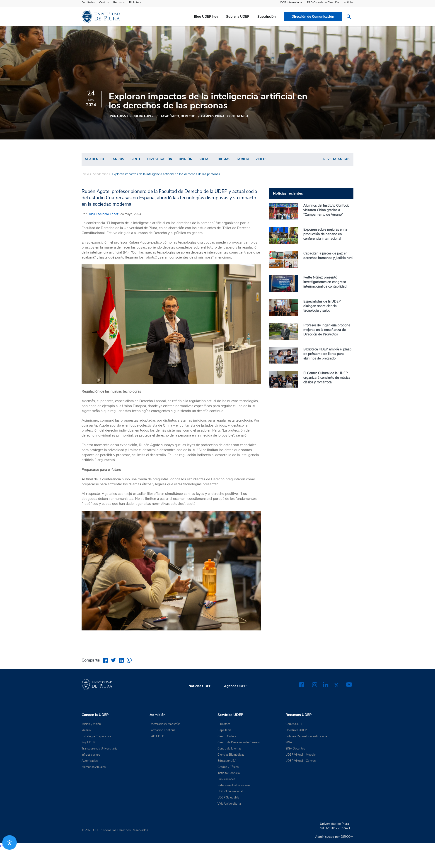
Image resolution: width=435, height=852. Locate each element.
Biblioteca (135, 2)
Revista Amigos (336, 159)
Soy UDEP (88, 742)
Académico (170, 116)
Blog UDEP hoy (206, 16)
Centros (104, 2)
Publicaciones (226, 779)
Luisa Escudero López (102, 214)
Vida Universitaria (229, 804)
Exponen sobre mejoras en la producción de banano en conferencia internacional (325, 234)
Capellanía (224, 730)
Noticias (348, 2)
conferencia (238, 116)
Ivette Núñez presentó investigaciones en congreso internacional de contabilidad (325, 282)
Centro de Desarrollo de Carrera (239, 742)
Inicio (85, 174)
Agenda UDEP (235, 686)
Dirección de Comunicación (313, 16)
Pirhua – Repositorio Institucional (306, 736)
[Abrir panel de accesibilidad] (9, 842)
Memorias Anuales (94, 767)
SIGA (288, 742)
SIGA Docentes (295, 749)
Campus (117, 159)
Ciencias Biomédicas (231, 755)
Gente (135, 159)
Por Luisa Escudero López (132, 116)
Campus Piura (213, 116)
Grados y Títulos (228, 767)
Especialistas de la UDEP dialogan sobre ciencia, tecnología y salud (322, 306)
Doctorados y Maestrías (165, 724)
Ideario (86, 730)
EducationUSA (227, 761)
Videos (261, 159)
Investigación (159, 159)
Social (204, 159)
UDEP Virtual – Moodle (300, 755)
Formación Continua (162, 730)
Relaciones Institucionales (234, 785)
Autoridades (90, 761)
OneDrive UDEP (296, 730)
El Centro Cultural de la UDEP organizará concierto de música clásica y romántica (326, 377)
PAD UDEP (157, 736)
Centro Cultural (227, 736)
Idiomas (223, 159)
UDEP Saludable (228, 798)
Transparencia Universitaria (99, 749)
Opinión (186, 159)
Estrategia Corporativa (96, 736)
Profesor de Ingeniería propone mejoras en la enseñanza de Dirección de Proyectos (326, 330)
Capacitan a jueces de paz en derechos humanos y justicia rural (328, 255)
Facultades (88, 2)
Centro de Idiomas (229, 749)
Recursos (119, 2)
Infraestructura (91, 755)
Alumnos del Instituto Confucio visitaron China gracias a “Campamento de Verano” (326, 210)
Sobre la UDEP (237, 16)
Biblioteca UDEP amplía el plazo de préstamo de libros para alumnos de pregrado (327, 354)
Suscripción (266, 16)
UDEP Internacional (290, 2)
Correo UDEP (294, 724)
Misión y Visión (91, 724)
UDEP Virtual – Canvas (300, 761)
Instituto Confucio (229, 773)
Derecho (188, 116)
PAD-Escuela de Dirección (323, 2)
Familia (243, 159)
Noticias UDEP (199, 686)
